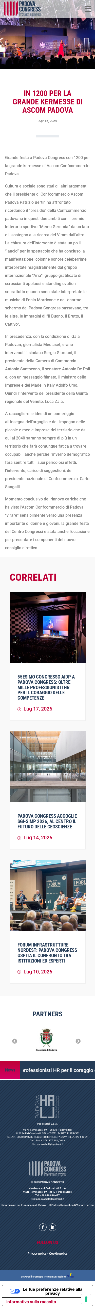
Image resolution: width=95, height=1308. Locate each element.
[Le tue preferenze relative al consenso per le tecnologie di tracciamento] (86, 1299)
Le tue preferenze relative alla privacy (52, 1291)
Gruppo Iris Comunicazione (50, 1276)
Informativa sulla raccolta (31, 1301)
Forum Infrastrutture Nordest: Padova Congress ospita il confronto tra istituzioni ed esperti (47, 953)
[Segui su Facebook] (43, 1227)
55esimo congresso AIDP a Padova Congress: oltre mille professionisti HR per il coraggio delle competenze (46, 687)
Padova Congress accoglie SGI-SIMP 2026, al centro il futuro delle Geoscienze (47, 821)
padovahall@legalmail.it (50, 1144)
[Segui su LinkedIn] (52, 1227)
